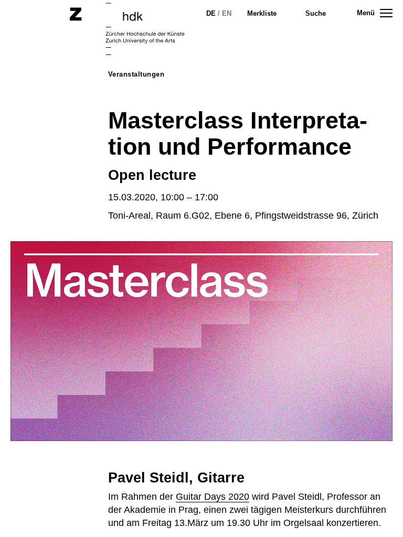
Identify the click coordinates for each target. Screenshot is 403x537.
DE (211, 13)
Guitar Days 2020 (212, 496)
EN (226, 13)
